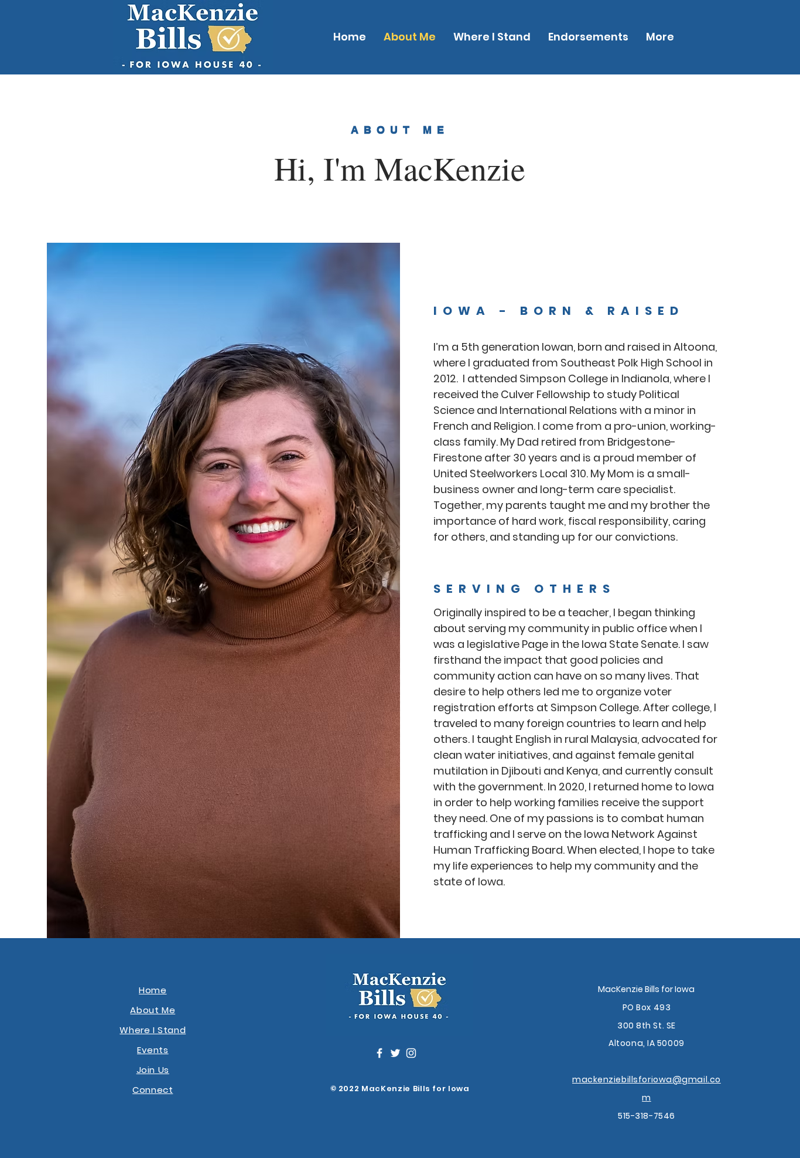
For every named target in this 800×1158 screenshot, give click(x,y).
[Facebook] (379, 1053)
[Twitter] (395, 1053)
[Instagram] (411, 1053)
